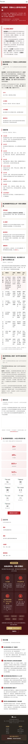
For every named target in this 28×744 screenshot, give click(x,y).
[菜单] (26, 2)
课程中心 (17, 249)
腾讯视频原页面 (14, 431)
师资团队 (7, 729)
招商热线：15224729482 (14, 738)
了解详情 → (14, 631)
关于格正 (7, 728)
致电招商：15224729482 (14, 628)
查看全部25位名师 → (14, 513)
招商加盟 (7, 733)
